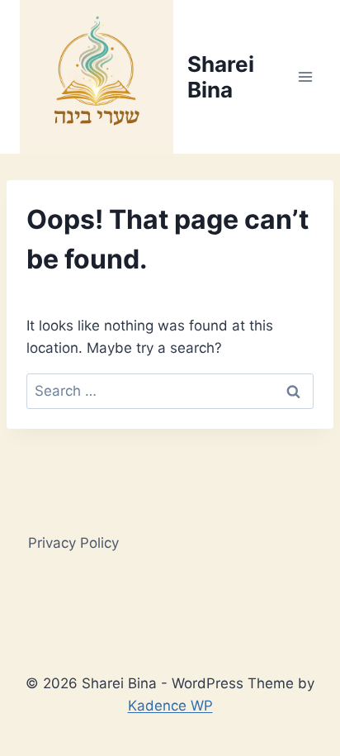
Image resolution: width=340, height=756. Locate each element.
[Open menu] (305, 76)
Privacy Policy (73, 543)
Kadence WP (170, 705)
